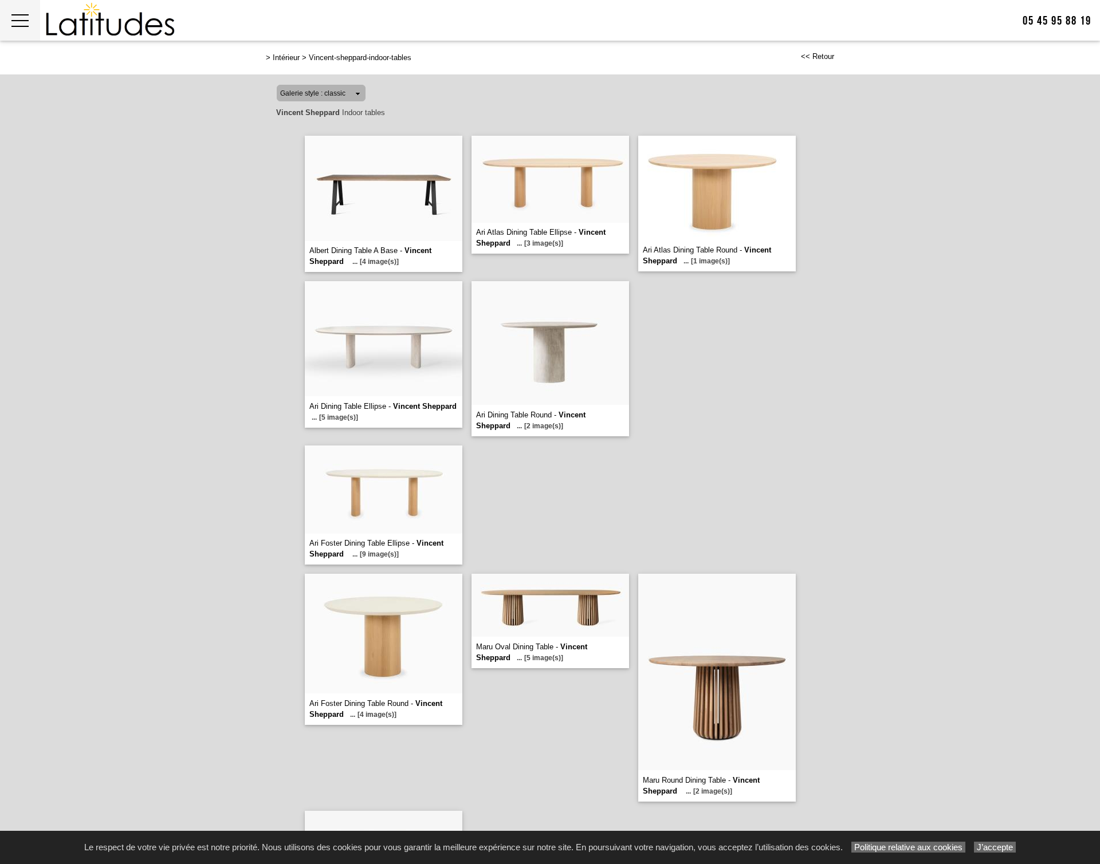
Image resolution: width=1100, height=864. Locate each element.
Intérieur (286, 57)
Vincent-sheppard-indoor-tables (360, 57)
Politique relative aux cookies (908, 847)
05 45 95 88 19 (1057, 21)
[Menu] (20, 20)
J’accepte (995, 847)
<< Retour (817, 56)
